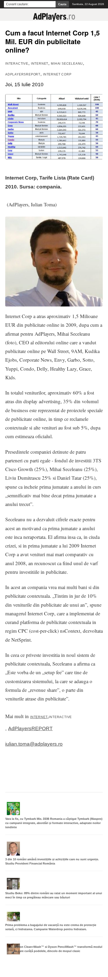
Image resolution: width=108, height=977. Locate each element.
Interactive (16, 63)
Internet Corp (57, 74)
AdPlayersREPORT (22, 74)
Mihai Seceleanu (67, 63)
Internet (39, 63)
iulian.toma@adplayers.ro (34, 744)
